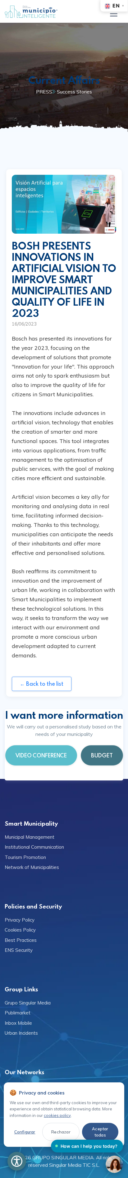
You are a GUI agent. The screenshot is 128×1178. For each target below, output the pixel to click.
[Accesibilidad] (16, 1161)
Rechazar (61, 1131)
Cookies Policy (20, 930)
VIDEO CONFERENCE (41, 755)
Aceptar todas (100, 1131)
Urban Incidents (21, 1033)
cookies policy (57, 1115)
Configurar (24, 1131)
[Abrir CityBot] (114, 1164)
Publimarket (17, 1013)
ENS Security (19, 950)
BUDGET (102, 755)
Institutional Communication (34, 847)
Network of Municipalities (32, 867)
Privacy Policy (19, 920)
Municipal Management (29, 837)
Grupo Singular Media (28, 1003)
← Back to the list (41, 683)
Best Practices (21, 940)
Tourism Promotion (25, 857)
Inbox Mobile (18, 1023)
